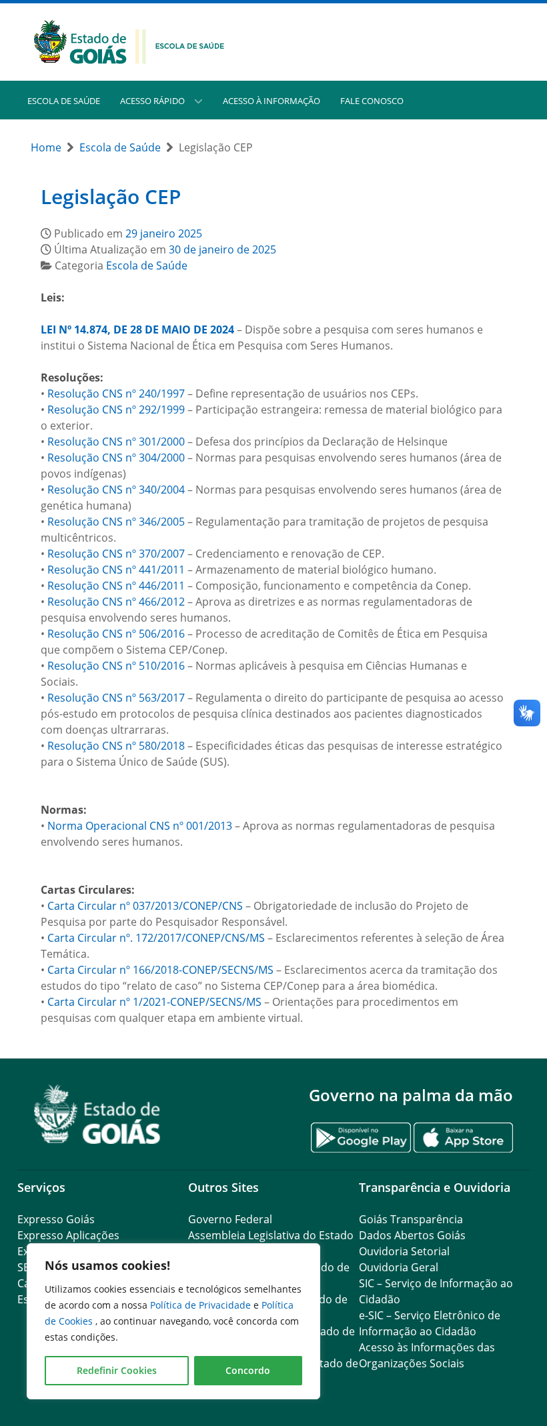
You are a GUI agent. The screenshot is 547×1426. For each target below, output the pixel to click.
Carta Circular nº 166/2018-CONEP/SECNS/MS (160, 969)
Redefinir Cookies (117, 1370)
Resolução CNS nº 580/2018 (116, 745)
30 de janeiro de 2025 (222, 249)
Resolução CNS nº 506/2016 (116, 633)
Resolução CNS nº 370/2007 (116, 553)
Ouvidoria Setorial (404, 1251)
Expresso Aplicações (68, 1235)
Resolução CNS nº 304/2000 (116, 457)
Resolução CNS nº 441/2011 (116, 569)
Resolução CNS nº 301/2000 (116, 441)
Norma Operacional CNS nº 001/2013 (139, 825)
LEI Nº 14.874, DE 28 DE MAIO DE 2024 (137, 329)
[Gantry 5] (97, 1114)
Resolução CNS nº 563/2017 (116, 697)
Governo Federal (230, 1219)
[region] (173, 1321)
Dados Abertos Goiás (412, 1235)
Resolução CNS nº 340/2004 (116, 489)
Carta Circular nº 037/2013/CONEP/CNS (145, 905)
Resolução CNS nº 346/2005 (116, 521)
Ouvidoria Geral (398, 1267)
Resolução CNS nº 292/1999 (116, 409)
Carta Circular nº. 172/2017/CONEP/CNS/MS (156, 937)
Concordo (247, 1370)
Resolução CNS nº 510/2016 (116, 665)
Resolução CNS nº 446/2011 (116, 585)
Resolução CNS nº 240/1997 (116, 393)
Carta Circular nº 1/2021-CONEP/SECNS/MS (154, 1001)
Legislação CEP (111, 196)
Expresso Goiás (56, 1219)
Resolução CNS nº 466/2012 (116, 601)
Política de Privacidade (201, 1305)
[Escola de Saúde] (129, 40)
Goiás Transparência (411, 1219)
